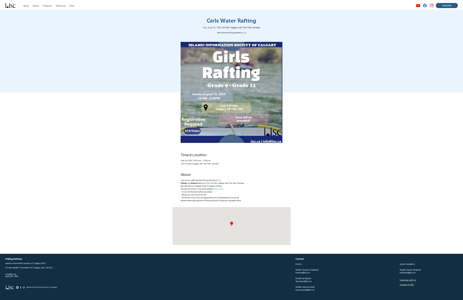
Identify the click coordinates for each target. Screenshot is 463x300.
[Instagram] (431, 5)
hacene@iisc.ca (302, 273)
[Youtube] (418, 5)
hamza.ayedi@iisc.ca (304, 290)
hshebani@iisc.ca (407, 273)
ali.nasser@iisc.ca (303, 281)
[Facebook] (424, 5)
